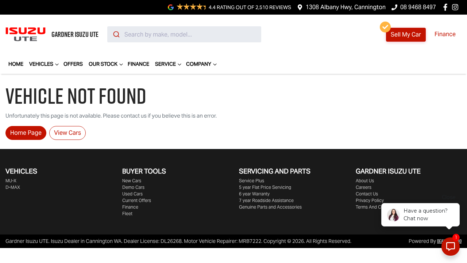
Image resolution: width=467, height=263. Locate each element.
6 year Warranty (254, 194)
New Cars (131, 180)
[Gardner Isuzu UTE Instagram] (457, 7)
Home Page (26, 133)
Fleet (127, 213)
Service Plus (251, 180)
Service (165, 64)
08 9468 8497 (418, 7)
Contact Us (367, 194)
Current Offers (136, 200)
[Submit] (115, 34)
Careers (363, 187)
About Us (365, 180)
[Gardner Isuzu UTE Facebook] (447, 7)
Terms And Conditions (378, 207)
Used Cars (132, 194)
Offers (73, 64)
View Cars (67, 133)
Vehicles (41, 64)
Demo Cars (133, 187)
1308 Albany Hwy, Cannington (346, 7)
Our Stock (103, 64)
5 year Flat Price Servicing (265, 187)
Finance (445, 34)
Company (198, 64)
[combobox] (184, 34)
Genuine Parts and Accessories (270, 207)
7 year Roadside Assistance (266, 200)
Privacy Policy (370, 200)
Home (15, 64)
